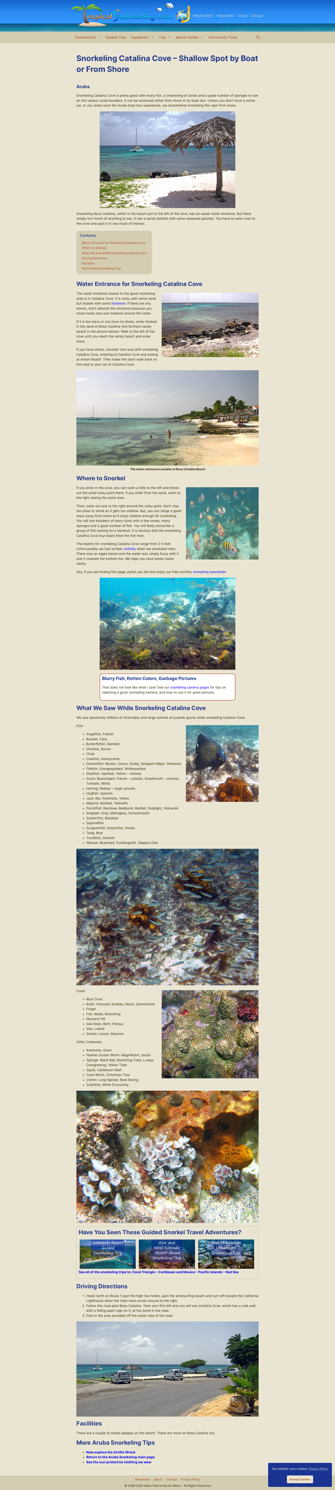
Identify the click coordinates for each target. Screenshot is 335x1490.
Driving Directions (95, 258)
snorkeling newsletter (209, 572)
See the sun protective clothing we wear (119, 1462)
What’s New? (203, 16)
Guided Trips (116, 37)
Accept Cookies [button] (299, 1479)
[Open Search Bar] (258, 37)
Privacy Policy (190, 1479)
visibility (129, 549)
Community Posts (222, 37)
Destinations (85, 37)
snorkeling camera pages (189, 687)
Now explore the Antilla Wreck (111, 1452)
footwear (118, 303)
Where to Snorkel (94, 248)
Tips (162, 37)
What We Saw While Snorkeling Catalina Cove (114, 253)
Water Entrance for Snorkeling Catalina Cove (113, 243)
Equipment (140, 37)
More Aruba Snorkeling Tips (101, 268)
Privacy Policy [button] (318, 1468)
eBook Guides (187, 37)
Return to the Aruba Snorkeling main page (120, 1457)
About (242, 16)
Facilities (88, 263)
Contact (257, 16)
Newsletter (225, 16)
